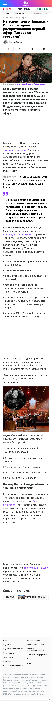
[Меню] (5, 3)
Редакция (7, 645)
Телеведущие (8, 657)
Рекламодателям (33, 641)
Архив (29, 663)
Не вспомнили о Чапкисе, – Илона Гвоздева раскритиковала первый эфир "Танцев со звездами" (39, 13)
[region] (26, 707)
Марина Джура (15, 42)
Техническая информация (37, 655)
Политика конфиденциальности (35, 650)
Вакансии (7, 661)
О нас (5, 641)
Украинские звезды (20, 13)
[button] (8, 49)
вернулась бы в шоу (36, 567)
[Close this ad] (50, 699)
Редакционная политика (13, 649)
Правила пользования (35, 645)
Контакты (30, 659)
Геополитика (24, 9)
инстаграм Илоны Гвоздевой (29, 84)
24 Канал (7, 9)
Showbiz (6, 13)
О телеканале (8, 653)
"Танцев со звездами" (16, 150)
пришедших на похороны (18, 234)
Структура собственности (13, 665)
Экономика (42, 9)
